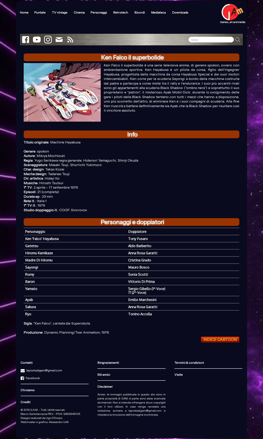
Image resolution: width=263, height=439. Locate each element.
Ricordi (139, 12)
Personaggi (98, 12)
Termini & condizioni (189, 362)
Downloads (180, 12)
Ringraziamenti (108, 362)
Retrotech (121, 12)
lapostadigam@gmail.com (44, 370)
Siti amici (103, 374)
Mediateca (158, 12)
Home (24, 12)
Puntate (40, 12)
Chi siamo (28, 390)
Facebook (33, 378)
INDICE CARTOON (220, 339)
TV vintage (60, 12)
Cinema (79, 12)
